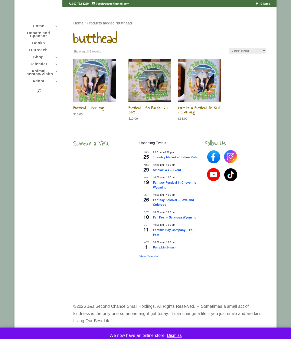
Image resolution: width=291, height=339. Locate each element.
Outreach (38, 50)
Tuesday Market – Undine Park (175, 157)
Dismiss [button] (174, 335)
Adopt (38, 81)
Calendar (38, 64)
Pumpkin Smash (164, 247)
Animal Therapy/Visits (38, 73)
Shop (38, 57)
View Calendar (149, 256)
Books (38, 43)
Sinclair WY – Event (167, 170)
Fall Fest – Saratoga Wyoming (174, 217)
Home (38, 26)
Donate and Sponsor (38, 34)
